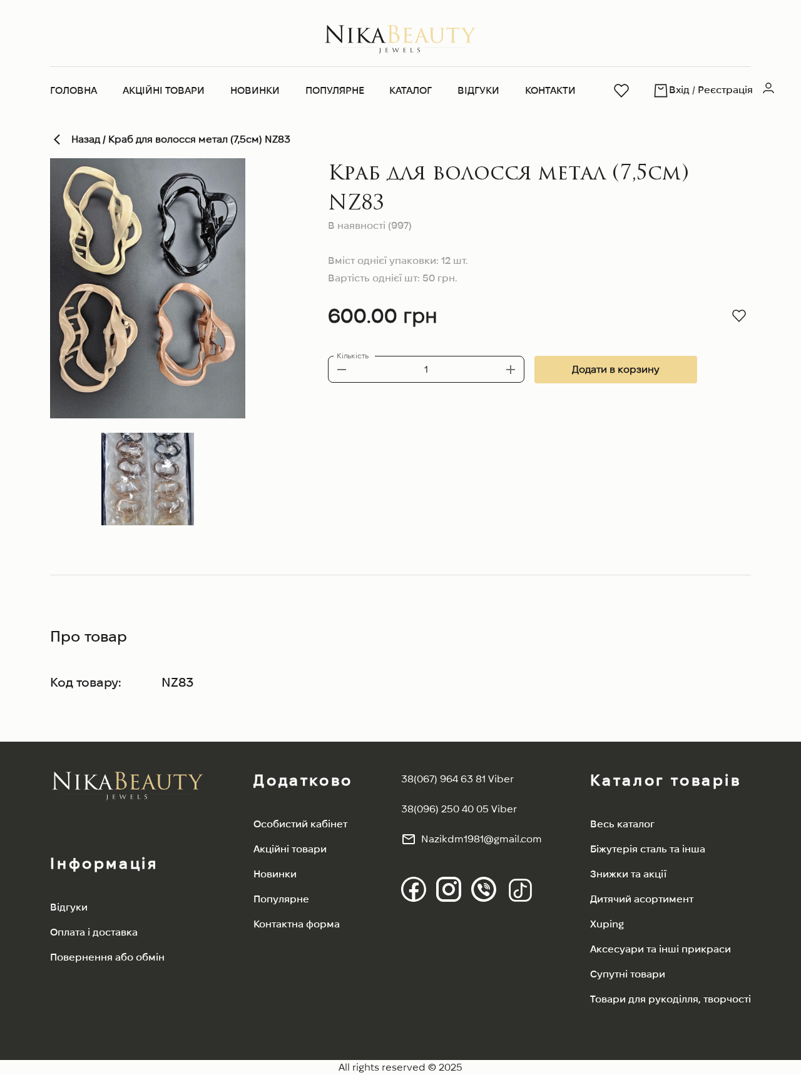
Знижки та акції (628, 874)
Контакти (550, 90)
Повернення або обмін (107, 957)
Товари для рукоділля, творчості (670, 999)
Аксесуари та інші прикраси (660, 949)
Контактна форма (296, 924)
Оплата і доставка (94, 932)
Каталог (410, 90)
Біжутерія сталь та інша (647, 849)
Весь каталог (622, 824)
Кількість (353, 355)
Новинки (255, 90)
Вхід (679, 89)
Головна (73, 90)
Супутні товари (627, 974)
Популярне (334, 90)
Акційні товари (164, 90)
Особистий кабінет (300, 824)
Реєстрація (725, 89)
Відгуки (478, 90)
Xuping (607, 924)
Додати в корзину (615, 369)
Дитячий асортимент (641, 899)
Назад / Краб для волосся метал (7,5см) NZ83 (180, 139)
